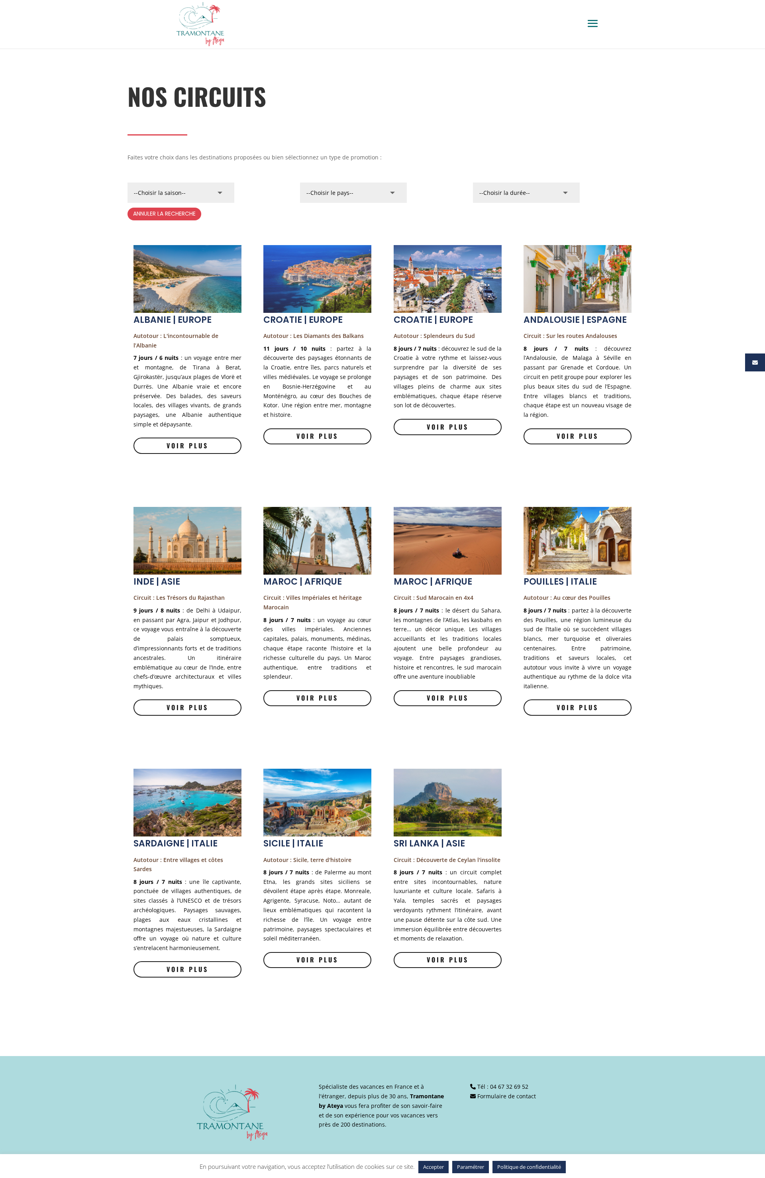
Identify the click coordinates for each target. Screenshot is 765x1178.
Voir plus (187, 445)
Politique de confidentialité (529, 1166)
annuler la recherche (164, 214)
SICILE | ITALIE (293, 843)
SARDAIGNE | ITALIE (175, 843)
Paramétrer (470, 1166)
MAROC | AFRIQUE (302, 581)
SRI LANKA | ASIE (429, 843)
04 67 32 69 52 (509, 1086)
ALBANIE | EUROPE (172, 320)
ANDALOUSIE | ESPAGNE (575, 320)
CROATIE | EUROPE (303, 320)
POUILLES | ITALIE (560, 581)
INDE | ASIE (156, 581)
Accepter (433, 1166)
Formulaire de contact (506, 1096)
